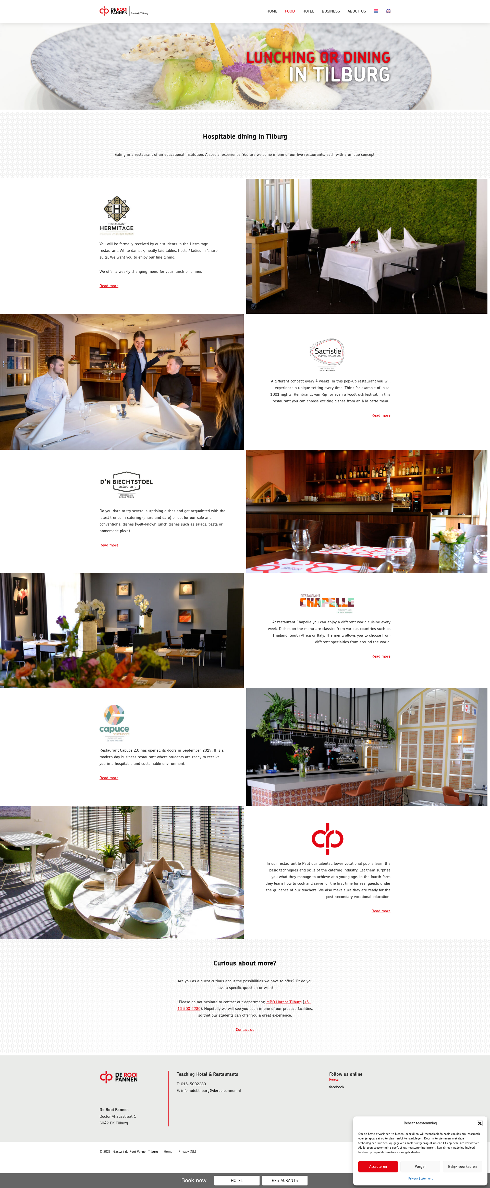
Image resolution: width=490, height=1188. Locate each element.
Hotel (237, 1181)
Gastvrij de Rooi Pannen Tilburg (125, 11)
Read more (109, 286)
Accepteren (378, 1167)
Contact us (245, 1030)
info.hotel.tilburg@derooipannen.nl (211, 1091)
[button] (479, 1123)
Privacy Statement (420, 1178)
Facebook (343, 1087)
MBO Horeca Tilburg (284, 1002)
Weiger (420, 1167)
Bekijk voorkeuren (462, 1167)
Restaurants (285, 1181)
